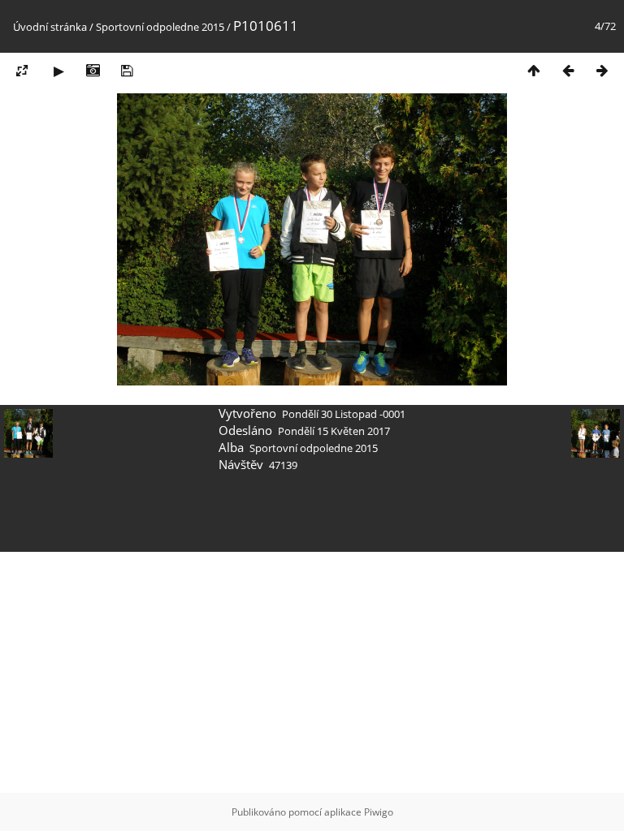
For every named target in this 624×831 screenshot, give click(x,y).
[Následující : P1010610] (602, 70)
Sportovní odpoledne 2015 (160, 26)
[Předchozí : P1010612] (568, 70)
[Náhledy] (534, 70)
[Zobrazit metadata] (93, 70)
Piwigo (378, 812)
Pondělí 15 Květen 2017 (334, 431)
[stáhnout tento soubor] (127, 70)
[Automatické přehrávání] (58, 70)
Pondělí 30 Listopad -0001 (343, 414)
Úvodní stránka (50, 26)
